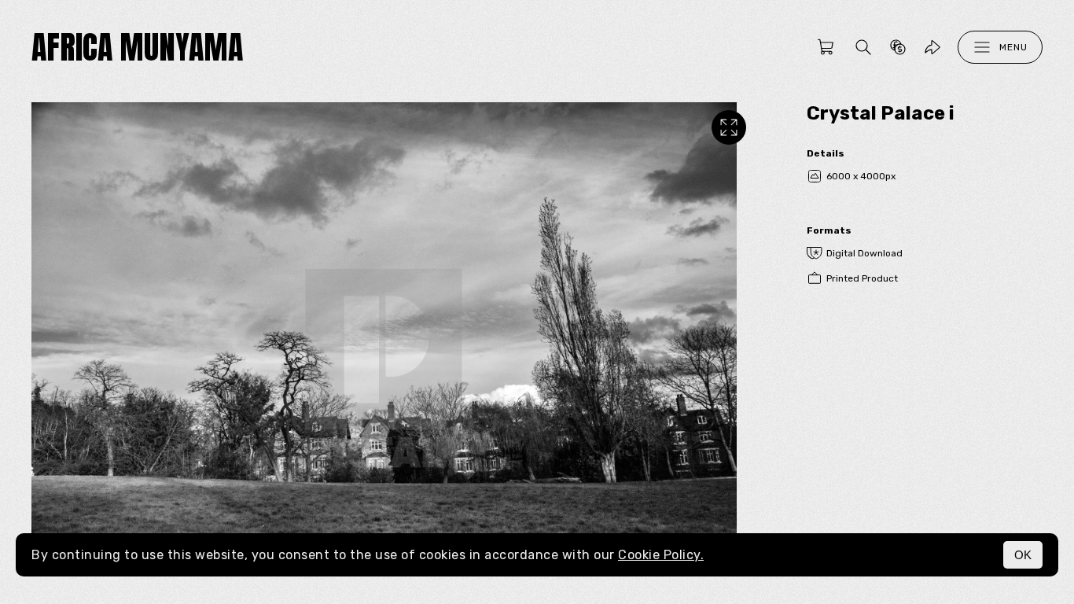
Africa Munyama (137, 47)
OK (1023, 555)
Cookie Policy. (661, 554)
